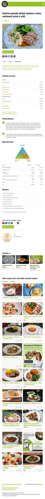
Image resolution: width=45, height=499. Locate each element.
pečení (4, 69)
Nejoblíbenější (12, 281)
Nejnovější (6, 281)
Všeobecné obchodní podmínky (9, 489)
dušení (4, 66)
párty (36, 66)
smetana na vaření (6, 108)
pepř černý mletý (5, 87)
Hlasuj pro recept (8, 52)
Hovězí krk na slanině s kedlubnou (11, 383)
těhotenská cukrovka (17, 69)
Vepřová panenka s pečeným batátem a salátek (33, 317)
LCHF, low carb (11, 66)
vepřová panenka (5, 82)
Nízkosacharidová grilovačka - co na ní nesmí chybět (35, 266)
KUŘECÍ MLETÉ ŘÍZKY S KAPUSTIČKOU (29, 467)
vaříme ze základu (27, 69)
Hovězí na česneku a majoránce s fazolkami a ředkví (11, 337)
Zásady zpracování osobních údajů (9, 488)
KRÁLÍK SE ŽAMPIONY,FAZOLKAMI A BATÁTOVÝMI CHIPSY (11, 446)
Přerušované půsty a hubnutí (7, 266)
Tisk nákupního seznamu (9, 113)
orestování (26, 66)
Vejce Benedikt (27, 298)
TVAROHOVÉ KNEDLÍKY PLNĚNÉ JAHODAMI (10, 467)
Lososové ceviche (7, 316)
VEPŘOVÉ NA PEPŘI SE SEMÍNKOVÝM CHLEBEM (12, 404)
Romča (6, 20)
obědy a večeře (19, 66)
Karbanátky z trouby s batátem (10, 298)
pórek (3, 98)
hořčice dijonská (5, 89)
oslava (32, 66)
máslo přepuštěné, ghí (6, 101)
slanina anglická (5, 91)
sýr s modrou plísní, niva (7, 94)
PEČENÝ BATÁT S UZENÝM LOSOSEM (32, 403)
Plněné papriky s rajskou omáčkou (32, 337)
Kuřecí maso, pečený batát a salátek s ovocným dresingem (33, 383)
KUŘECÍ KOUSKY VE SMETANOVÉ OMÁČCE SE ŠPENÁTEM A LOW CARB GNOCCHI (32, 425)
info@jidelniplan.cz (38, 484)
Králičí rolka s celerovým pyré (10, 357)
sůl (3, 84)
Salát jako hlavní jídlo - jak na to (21, 266)
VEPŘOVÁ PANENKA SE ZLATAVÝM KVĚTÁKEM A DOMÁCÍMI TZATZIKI (11, 424)
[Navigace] (43, 4)
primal (9, 69)
